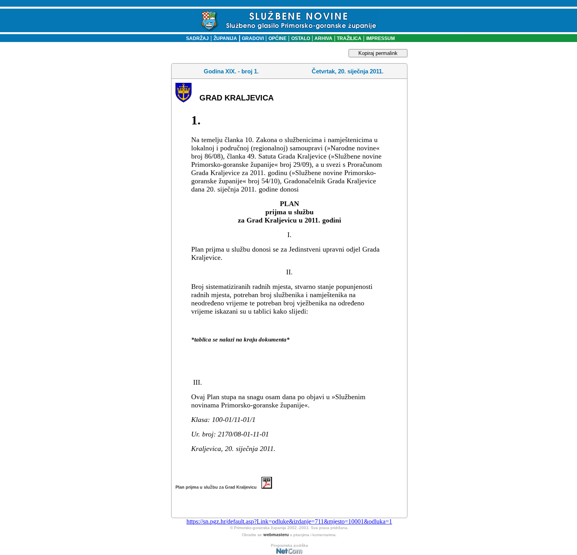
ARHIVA (322, 38)
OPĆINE (277, 38)
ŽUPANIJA (225, 38)
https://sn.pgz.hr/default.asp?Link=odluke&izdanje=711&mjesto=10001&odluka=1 (289, 521)
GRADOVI (253, 38)
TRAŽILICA (349, 38)
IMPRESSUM (380, 38)
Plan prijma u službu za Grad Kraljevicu (218, 487)
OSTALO (300, 38)
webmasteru (276, 534)
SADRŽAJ (196, 38)
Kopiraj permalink (378, 53)
